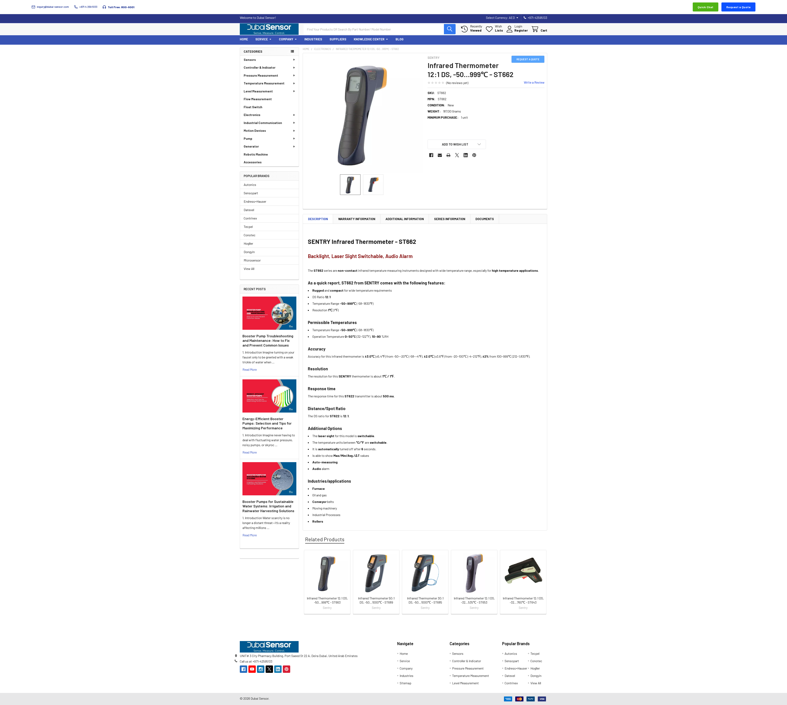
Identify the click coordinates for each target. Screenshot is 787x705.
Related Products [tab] (324, 539)
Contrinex (250, 218)
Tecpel (248, 227)
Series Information (449, 219)
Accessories (253, 162)
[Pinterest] (474, 155)
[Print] (448, 155)
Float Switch (253, 107)
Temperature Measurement (264, 83)
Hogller (248, 243)
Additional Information (405, 219)
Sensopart (251, 193)
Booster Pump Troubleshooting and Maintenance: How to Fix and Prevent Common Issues (267, 340)
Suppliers (338, 39)
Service (261, 39)
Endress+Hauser (255, 201)
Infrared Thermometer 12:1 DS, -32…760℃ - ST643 (523, 600)
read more (249, 369)
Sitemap (405, 683)
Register (521, 30)
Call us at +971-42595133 (256, 661)
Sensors (250, 59)
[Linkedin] (465, 155)
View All (249, 269)
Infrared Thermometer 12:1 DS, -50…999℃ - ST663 (327, 600)
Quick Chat (705, 7)
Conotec (249, 235)
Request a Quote (738, 7)
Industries (313, 39)
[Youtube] (252, 669)
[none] (364, 114)
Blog (400, 39)
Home (244, 39)
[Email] (440, 155)
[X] (457, 155)
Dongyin (249, 252)
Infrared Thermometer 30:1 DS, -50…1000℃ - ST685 (425, 600)
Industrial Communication (263, 123)
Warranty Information (356, 219)
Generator (251, 146)
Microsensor (252, 260)
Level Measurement (258, 91)
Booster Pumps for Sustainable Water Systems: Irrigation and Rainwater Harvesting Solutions (268, 506)
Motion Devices (255, 130)
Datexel (249, 210)
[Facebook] (431, 155)
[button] (457, 144)
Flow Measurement (258, 99)
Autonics (250, 184)
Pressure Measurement (261, 75)
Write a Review (534, 82)
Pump (248, 138)
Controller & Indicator (259, 67)
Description (318, 219)
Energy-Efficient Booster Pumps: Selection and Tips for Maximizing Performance (267, 423)
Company (286, 39)
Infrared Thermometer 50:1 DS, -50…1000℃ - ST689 (376, 600)
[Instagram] (260, 669)
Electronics (252, 115)
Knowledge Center (369, 39)
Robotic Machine (256, 154)
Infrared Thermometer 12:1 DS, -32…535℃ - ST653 (474, 600)
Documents (484, 219)
